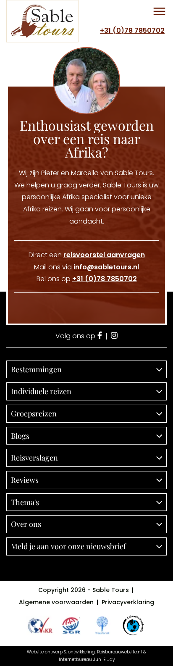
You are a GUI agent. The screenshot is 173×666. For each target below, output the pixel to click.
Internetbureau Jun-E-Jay (87, 659)
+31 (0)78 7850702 (132, 30)
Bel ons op (87, 279)
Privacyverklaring (128, 602)
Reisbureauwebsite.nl (119, 652)
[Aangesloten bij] (71, 625)
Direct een (87, 255)
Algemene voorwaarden (56, 602)
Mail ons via (86, 267)
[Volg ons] (99, 336)
